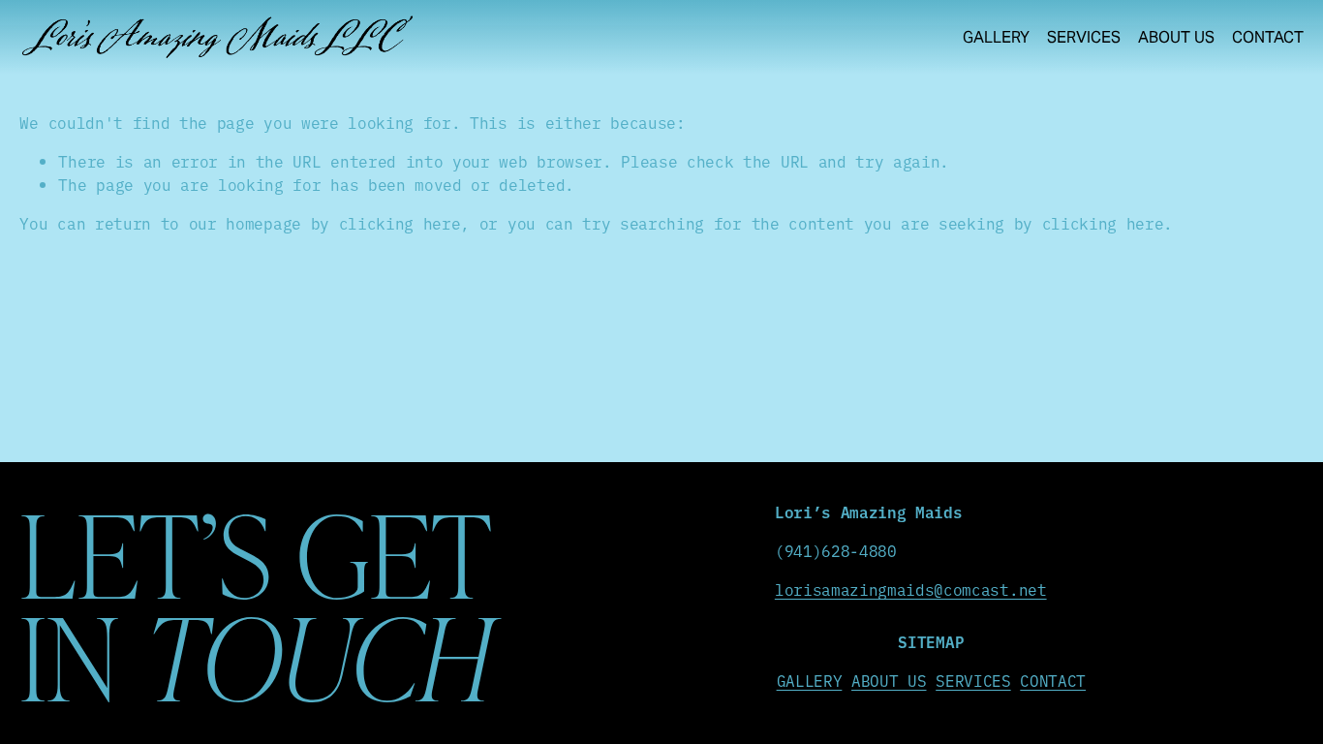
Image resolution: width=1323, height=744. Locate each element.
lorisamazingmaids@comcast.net (911, 589)
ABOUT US (888, 680)
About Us (1176, 37)
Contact (1268, 37)
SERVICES (973, 680)
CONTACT (1053, 680)
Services (1084, 37)
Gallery (996, 37)
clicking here (400, 222)
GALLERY (810, 680)
